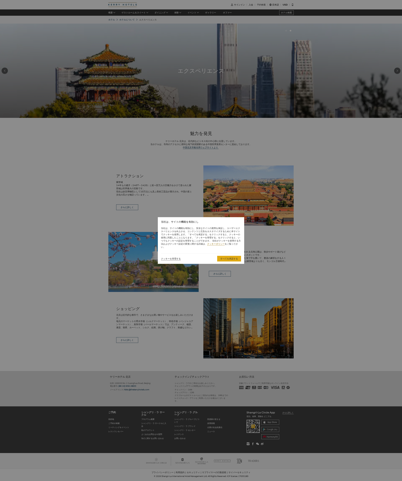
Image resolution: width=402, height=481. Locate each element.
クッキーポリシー (216, 243)
